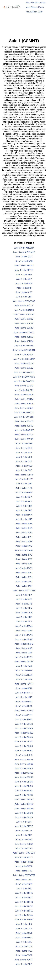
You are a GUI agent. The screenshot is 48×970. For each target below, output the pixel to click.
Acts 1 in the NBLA (24, 675)
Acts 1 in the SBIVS (24, 817)
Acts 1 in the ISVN (24, 577)
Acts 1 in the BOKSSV (24, 381)
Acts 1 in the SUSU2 (24, 844)
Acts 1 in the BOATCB (24, 310)
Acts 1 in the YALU (24, 951)
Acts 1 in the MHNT (24, 639)
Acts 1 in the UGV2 (24, 933)
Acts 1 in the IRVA (24, 524)
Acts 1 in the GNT (24, 510)
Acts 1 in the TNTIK (24, 893)
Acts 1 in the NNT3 (24, 706)
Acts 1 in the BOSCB (24, 421)
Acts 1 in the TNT (24, 888)
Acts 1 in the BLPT (24, 292)
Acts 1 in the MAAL (24, 626)
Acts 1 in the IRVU (24, 572)
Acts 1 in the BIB (24, 288)
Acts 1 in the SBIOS (24, 782)
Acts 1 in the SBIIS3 (24, 764)
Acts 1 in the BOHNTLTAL (24, 350)
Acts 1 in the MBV (24, 630)
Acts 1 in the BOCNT (24, 323)
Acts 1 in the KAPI (24, 586)
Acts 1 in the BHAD (24, 283)
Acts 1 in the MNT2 (24, 657)
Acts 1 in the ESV (24, 497)
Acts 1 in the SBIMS (24, 777)
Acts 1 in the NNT (24, 697)
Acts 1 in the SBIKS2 (24, 773)
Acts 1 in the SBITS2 (24, 799)
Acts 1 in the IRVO (24, 555)
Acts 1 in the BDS (24, 274)
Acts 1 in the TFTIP (24, 866)
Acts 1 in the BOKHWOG (24, 377)
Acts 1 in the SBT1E (24, 826)
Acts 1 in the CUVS (24, 466)
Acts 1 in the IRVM (24, 546)
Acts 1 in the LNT (24, 617)
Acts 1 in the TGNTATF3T (24, 875)
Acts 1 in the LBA (24, 608)
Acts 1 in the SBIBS (24, 728)
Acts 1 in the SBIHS (24, 750)
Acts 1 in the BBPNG (24, 265)
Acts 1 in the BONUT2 (24, 412)
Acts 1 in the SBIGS (24, 746)
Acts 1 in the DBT (24, 470)
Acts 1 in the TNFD (24, 884)
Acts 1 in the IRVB (24, 528)
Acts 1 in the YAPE (24, 955)
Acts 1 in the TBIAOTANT (24, 853)
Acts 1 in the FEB (24, 506)
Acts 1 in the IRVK (24, 541)
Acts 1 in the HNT (24, 519)
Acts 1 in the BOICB (24, 354)
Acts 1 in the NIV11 (24, 693)
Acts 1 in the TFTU (24, 871)
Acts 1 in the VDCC (24, 946)
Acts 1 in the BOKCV (24, 368)
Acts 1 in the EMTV (24, 492)
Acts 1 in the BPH (24, 448)
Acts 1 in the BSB (24, 452)
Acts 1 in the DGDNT (24, 475)
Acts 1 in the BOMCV (24, 394)
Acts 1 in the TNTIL (24, 897)
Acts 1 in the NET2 (24, 688)
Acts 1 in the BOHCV (24, 341)
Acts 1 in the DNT (24, 483)
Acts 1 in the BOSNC (24, 426)
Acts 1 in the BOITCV (24, 363)
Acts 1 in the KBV (24, 595)
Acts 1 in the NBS (24, 679)
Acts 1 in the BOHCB (24, 337)
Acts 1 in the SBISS (24, 790)
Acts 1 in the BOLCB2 (24, 390)
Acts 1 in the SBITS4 (24, 808)
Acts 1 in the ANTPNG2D (24, 252)
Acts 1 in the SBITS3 (24, 804)
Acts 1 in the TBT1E (24, 857)
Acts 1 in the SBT (24, 822)
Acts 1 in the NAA (24, 666)
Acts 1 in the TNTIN (24, 902)
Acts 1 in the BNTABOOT (24, 301)
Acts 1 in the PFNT (24, 715)
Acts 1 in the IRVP (24, 559)
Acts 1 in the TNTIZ (24, 911)
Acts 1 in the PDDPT (24, 710)
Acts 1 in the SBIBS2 (24, 733)
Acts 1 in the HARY (24, 515)
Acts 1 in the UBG (24, 924)
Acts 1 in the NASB (24, 670)
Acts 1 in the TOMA (24, 915)
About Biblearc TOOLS (35, 7)
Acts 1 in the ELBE (24, 488)
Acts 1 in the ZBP (24, 964)
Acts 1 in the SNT (24, 835)
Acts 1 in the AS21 (24, 257)
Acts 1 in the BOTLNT (24, 430)
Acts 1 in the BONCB (24, 403)
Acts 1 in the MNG (24, 648)
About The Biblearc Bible (35, 3)
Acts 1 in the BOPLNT (24, 417)
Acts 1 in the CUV (24, 461)
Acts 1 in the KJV (24, 599)
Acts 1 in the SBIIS (24, 755)
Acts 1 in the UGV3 (24, 937)
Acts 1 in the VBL (24, 942)
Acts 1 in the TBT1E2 (24, 862)
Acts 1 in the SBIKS (24, 768)
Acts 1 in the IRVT (24, 564)
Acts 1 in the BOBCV (24, 319)
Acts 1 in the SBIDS (24, 742)
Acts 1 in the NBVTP (24, 684)
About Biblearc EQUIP (34, 12)
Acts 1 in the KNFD (24, 604)
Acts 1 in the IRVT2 (24, 568)
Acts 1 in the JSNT (24, 581)
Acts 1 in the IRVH (24, 537)
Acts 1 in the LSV (24, 621)
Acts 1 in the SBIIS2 (24, 759)
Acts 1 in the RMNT (24, 719)
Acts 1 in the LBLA (24, 612)
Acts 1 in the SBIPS (24, 786)
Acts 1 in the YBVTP (24, 960)
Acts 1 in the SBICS (24, 737)
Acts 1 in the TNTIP (24, 906)
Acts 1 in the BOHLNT (24, 346)
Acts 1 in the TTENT (24, 920)
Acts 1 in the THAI (24, 879)
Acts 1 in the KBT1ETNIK (24, 590)
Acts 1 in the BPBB (24, 443)
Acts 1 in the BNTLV (24, 305)
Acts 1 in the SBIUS (24, 813)
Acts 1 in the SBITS (24, 795)
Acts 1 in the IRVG (24, 532)
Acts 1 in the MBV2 (24, 635)
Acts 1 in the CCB (24, 457)
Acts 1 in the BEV (24, 279)
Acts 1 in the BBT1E (24, 270)
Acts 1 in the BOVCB (24, 435)
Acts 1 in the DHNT (24, 479)
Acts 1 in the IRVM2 (24, 550)
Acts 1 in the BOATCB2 (24, 314)
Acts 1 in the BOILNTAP (24, 359)
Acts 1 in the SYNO (24, 848)
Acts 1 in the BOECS (24, 328)
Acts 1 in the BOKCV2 (24, 372)
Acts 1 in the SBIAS (24, 724)
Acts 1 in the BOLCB (24, 386)
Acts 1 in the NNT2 (24, 701)
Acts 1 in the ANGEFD (24, 248)
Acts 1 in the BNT (24, 297)
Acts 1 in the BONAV (24, 399)
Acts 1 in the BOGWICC (24, 332)
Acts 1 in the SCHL (24, 831)
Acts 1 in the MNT (24, 653)
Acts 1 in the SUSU (24, 839)
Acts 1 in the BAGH (24, 261)
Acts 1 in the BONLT (24, 408)
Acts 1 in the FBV (24, 501)
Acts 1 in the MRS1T (24, 661)
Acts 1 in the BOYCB (24, 439)
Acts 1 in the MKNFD (24, 644)
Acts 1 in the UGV (24, 928)
